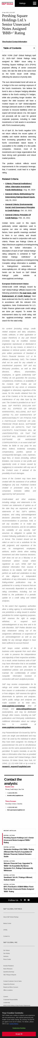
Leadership (6, 1002)
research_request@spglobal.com (16, 766)
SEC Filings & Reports (9, 975)
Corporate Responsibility (10, 999)
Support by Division (9, 984)
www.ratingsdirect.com (26, 709)
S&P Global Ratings (12, 909)
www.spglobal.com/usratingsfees (16, 727)
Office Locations (8, 990)
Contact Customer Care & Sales (12, 981)
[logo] (7, 3)
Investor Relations (8, 966)
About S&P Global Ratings (10, 917)
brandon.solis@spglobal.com (15, 795)
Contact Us (6, 936)
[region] (19, 1022)
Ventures (5, 956)
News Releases (7, 969)
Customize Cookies (19, 1028)
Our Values (6, 950)
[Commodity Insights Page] (21, 900)
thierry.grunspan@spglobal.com (16, 810)
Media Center (7, 923)
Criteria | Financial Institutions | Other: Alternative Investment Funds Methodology (18, 186)
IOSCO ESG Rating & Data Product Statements (16, 1005)
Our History (6, 953)
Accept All (19, 1034)
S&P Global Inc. (10, 942)
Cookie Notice (13, 1024)
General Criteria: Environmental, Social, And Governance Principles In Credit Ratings (20, 207)
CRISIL (5, 930)
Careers (5, 996)
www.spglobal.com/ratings (13, 706)
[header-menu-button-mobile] (34, 3)
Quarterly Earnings (8, 972)
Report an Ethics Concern (10, 987)
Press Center (7, 959)
